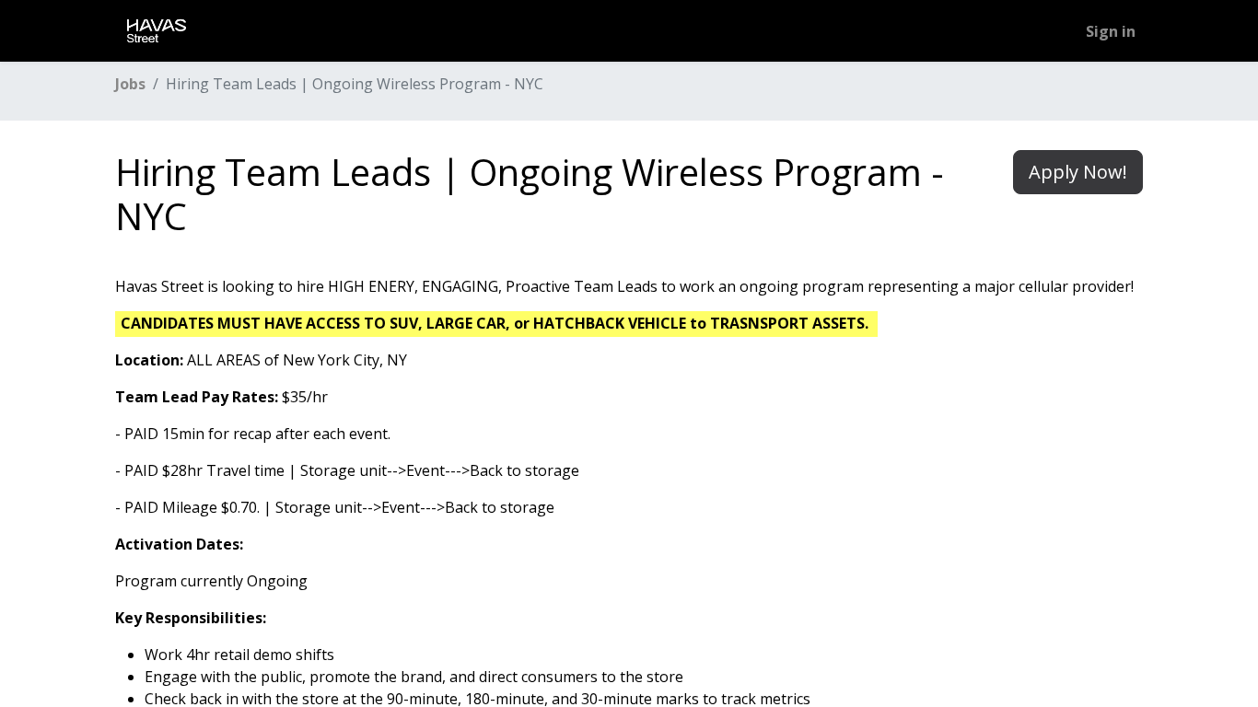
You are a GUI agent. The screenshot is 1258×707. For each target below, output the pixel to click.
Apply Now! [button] (1078, 171)
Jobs (130, 84)
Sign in (1111, 31)
